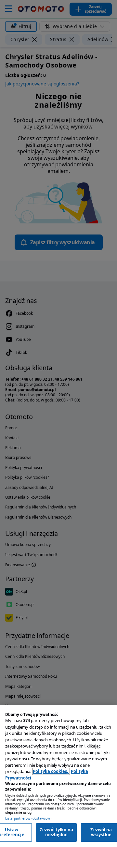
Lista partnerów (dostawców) (28, 818)
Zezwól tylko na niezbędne (56, 832)
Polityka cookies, (51, 771)
